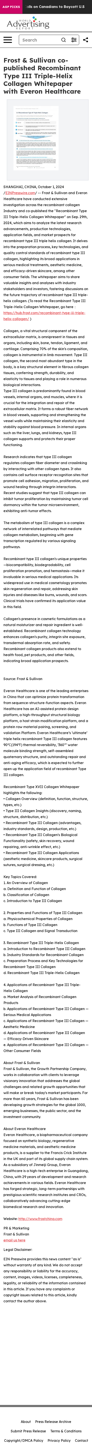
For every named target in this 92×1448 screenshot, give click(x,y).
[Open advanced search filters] (74, 40)
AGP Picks (11, 7)
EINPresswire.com (20, 193)
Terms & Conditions (66, 1431)
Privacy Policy (59, 1440)
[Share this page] (86, 40)
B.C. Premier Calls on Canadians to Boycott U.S (43, 7)
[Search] (63, 40)
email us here (14, 1240)
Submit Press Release (28, 1431)
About (26, 1422)
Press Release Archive (53, 1422)
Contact (81, 1440)
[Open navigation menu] (7, 40)
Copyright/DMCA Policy (23, 1440)
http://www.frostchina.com (40, 1219)
